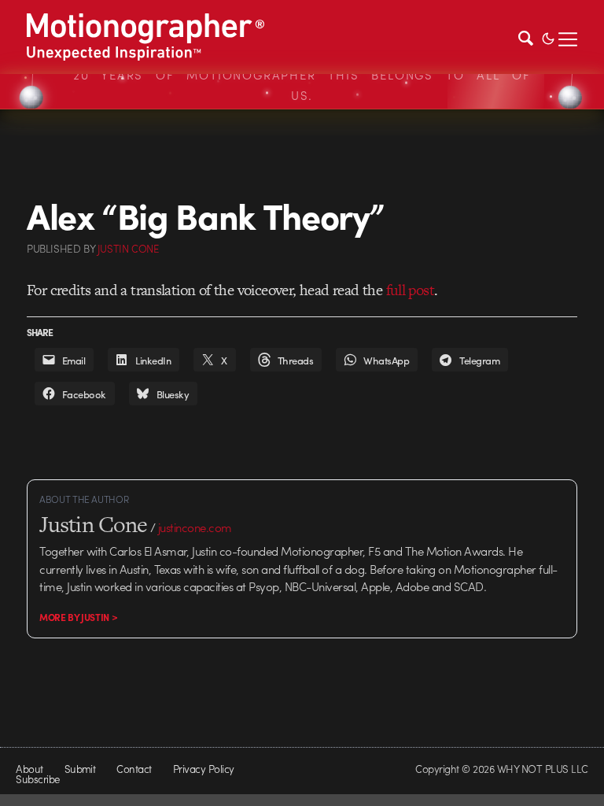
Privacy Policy (203, 768)
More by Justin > (78, 617)
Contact (133, 768)
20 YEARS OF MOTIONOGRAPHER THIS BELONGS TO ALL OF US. (302, 85)
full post (410, 290)
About (29, 768)
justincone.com (195, 527)
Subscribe (37, 779)
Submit (80, 768)
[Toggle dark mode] (548, 37)
